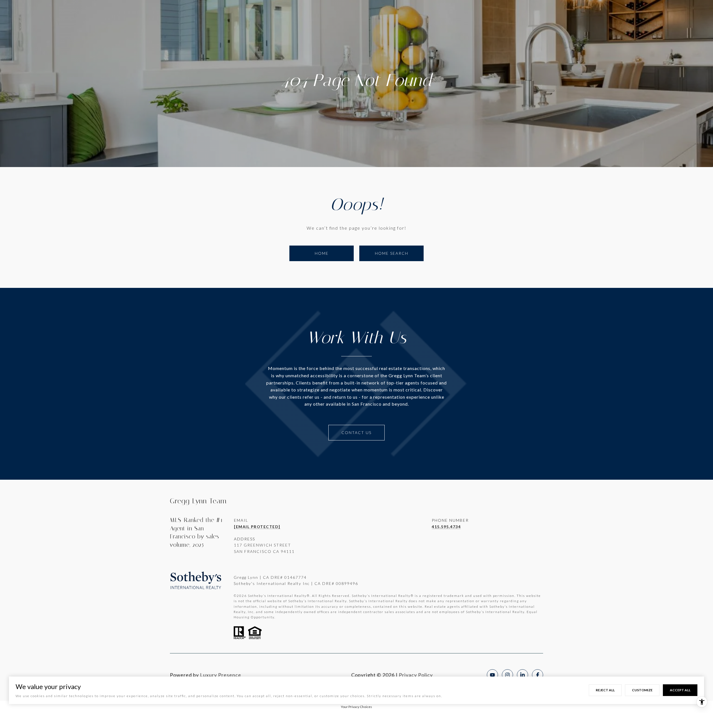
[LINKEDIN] (522, 674)
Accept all (680, 690)
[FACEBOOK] (537, 674)
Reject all (605, 690)
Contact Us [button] (356, 432)
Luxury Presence (220, 675)
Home (322, 253)
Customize (642, 690)
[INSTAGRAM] (507, 674)
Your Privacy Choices (356, 707)
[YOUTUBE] (492, 674)
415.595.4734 (446, 526)
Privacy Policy (416, 675)
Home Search (391, 253)
